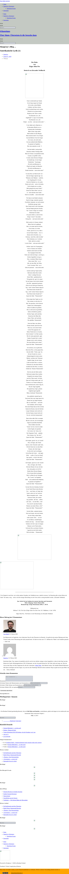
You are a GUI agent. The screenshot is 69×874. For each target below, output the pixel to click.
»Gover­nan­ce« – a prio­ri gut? (10, 759)
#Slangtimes (5, 31)
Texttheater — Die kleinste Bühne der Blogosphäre (15, 800)
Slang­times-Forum (11, 8)
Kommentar (3, 681)
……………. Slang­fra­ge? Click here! (12, 721)
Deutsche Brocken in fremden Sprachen (12, 791)
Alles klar (5, 873)
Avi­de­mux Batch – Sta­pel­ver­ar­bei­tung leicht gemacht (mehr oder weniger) (24, 742)
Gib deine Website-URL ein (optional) (9, 687)
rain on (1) (5, 734)
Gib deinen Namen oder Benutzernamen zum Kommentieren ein (15, 683)
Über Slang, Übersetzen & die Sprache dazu (18, 35)
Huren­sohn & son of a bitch (10, 761)
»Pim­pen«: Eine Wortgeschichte (11, 757)
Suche (1, 23)
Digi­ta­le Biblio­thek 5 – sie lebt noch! (12, 728)
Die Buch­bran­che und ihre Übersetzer (12, 752)
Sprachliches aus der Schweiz (10, 798)
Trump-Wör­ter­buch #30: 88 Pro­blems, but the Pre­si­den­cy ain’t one (19, 732)
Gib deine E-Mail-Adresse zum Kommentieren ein (12, 685)
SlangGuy (5, 658)
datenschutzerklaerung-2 (17, 873)
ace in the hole (6, 736)
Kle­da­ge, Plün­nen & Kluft (9, 730)
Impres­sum (6, 10)
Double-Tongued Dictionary (10, 794)
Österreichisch (6, 796)
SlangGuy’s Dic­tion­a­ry (8, 6)
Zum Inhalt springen (5, 1)
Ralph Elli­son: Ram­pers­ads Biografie (12, 755)
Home (4, 4)
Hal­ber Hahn (38, 665)
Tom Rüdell (6, 634)
